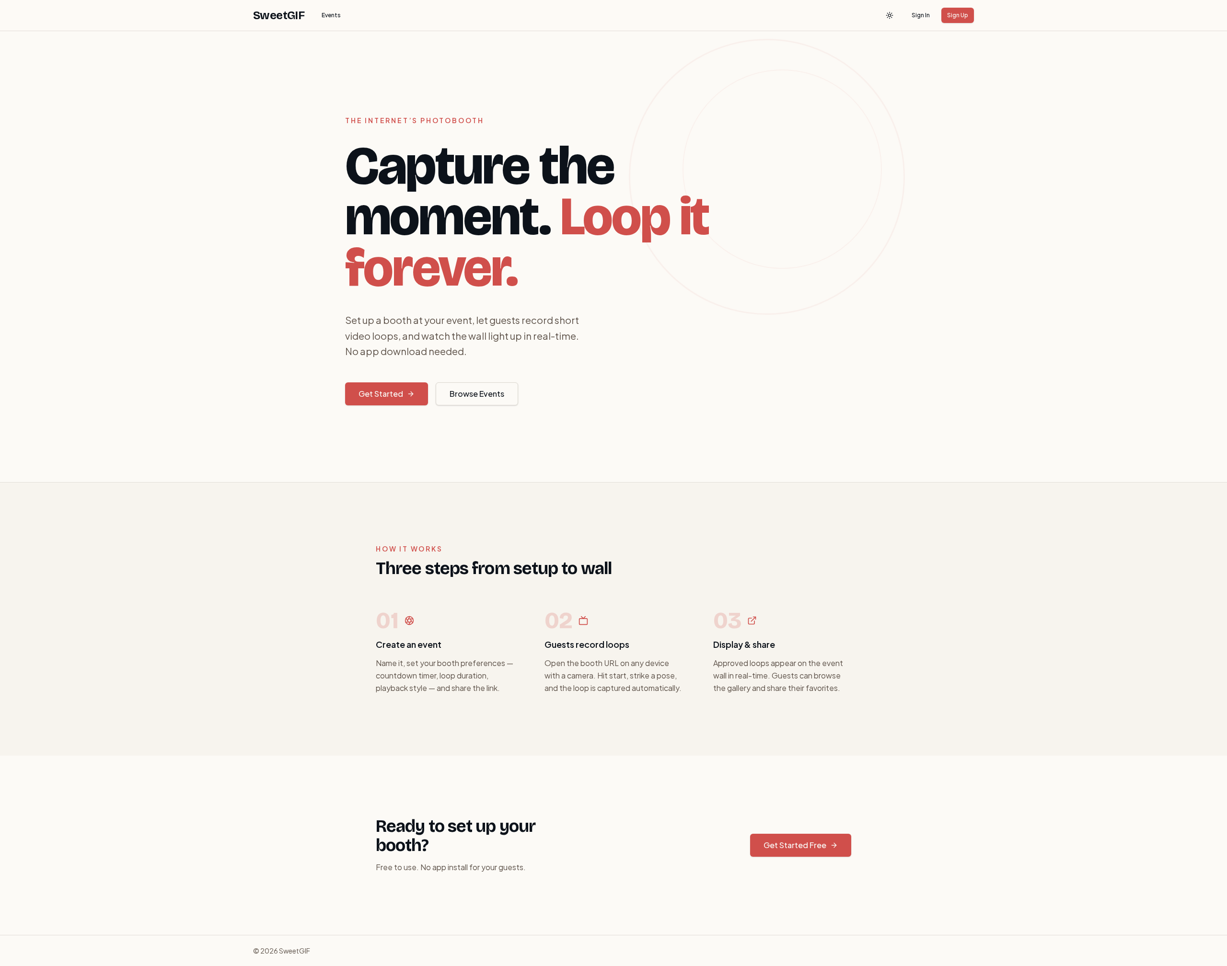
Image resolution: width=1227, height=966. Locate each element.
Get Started (381, 394)
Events (331, 15)
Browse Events (477, 394)
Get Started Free (795, 845)
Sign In (921, 15)
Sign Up (957, 15)
